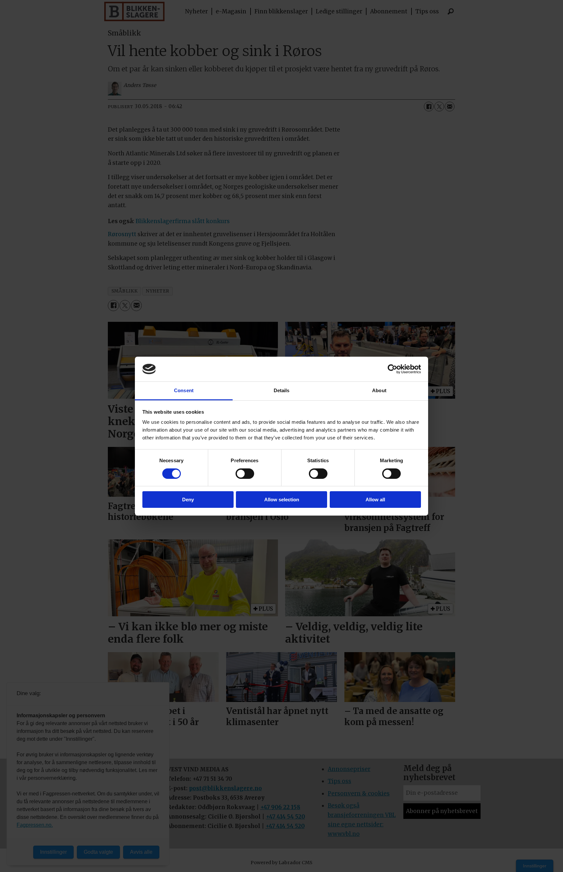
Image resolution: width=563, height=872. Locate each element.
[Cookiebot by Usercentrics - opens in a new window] (392, 369)
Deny (188, 499)
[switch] (245, 473)
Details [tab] (282, 390)
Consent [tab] (184, 390)
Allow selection (281, 499)
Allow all (375, 499)
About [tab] (379, 390)
